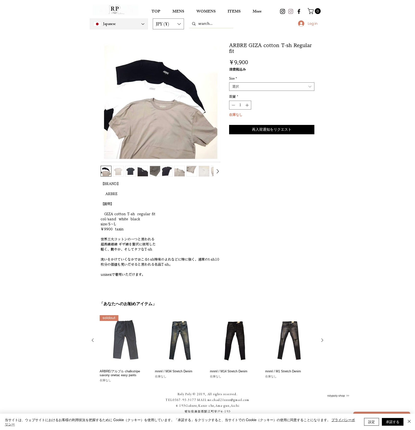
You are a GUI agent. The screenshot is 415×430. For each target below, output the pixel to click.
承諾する (392, 421)
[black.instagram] (282, 11)
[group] (207, 349)
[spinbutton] (240, 105)
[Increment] (247, 105)
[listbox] (168, 23)
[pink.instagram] (290, 11)
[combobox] (271, 86)
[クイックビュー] (180, 340)
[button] (168, 23)
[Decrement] (233, 105)
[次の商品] (322, 340)
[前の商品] (93, 340)
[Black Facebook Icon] (299, 11)
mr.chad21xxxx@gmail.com (228, 399)
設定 (371, 421)
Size (233, 78)
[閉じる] (409, 422)
